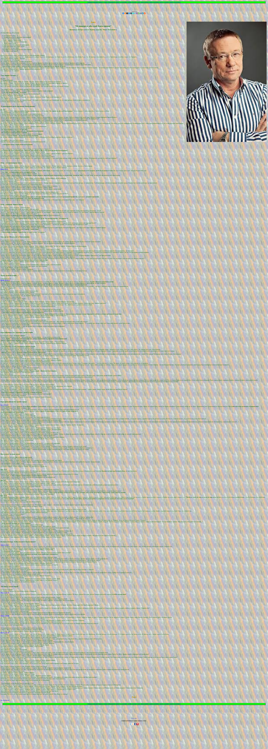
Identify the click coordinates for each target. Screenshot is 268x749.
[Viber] (137, 13)
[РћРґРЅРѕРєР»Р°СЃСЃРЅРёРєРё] (125, 13)
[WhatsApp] (139, 13)
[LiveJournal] (131, 13)
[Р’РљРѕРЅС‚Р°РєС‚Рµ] (123, 13)
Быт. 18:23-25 (4, 405)
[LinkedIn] (143, 13)
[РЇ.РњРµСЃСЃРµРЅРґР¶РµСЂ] (133, 13)
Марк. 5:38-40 (5, 615)
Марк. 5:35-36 (5, 592)
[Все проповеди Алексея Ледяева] (93, 22)
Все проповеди (5, 700)
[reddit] (145, 13)
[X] (127, 13)
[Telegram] (135, 13)
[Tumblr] (141, 13)
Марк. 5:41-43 (5, 632)
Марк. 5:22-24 (5, 545)
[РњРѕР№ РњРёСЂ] (129, 13)
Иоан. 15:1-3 (4, 169)
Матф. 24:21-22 (5, 280)
